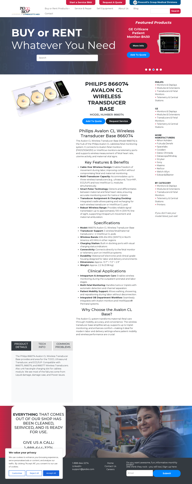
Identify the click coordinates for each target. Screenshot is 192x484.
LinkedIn (76, 466)
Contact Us (110, 466)
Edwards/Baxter (165, 175)
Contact (49, 13)
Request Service (118, 121)
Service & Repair (83, 8)
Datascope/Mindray (167, 156)
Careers (110, 469)
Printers (161, 204)
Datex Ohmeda (165, 153)
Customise (17, 473)
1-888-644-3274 (38, 448)
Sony (159, 162)
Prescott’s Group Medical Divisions (157, 2)
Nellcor (161, 168)
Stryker (161, 159)
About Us (123, 8)
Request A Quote (112, 2)
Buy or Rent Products (56, 8)
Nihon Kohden (164, 140)
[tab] (21, 346)
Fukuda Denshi (165, 143)
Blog (135, 8)
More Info (138, 49)
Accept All (51, 473)
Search (175, 11)
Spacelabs (162, 146)
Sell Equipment (105, 8)
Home (110, 463)
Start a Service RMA (81, 2)
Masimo (161, 165)
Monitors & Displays (167, 85)
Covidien (161, 150)
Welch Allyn (163, 171)
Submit (167, 473)
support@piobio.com (83, 469)
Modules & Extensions (168, 88)
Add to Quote (138, 58)
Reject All (34, 473)
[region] (34, 463)
